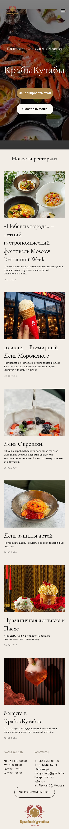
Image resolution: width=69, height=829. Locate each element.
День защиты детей (28, 535)
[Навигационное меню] (63, 10)
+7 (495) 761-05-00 (46, 761)
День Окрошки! (24, 443)
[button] (35, 93)
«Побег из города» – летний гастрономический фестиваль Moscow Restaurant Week (29, 242)
